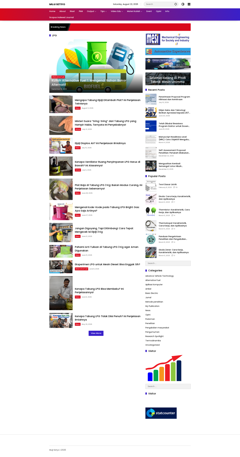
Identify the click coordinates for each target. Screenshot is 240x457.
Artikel (78, 129)
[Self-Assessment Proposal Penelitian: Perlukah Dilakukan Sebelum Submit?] (151, 152)
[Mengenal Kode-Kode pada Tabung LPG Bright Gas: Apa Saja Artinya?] (61, 211)
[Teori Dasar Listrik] (151, 185)
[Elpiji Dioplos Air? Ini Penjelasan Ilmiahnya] (61, 146)
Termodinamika (153, 340)
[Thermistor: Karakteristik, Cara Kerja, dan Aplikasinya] (151, 212)
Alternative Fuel (58, 77)
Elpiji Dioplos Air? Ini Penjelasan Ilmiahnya (100, 143)
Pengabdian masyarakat (157, 327)
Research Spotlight (154, 336)
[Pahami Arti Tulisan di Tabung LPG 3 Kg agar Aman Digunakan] (61, 251)
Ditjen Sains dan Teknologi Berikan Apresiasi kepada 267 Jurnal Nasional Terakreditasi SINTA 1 (174, 111)
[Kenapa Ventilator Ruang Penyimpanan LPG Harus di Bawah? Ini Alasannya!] (61, 166)
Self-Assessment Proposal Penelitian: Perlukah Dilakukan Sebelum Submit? (174, 151)
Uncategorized (152, 345)
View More (96, 333)
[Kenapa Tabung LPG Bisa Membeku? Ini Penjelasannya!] (61, 293)
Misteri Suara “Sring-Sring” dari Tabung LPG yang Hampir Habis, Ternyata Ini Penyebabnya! (105, 122)
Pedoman (150, 319)
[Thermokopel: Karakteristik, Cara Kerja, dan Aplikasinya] (151, 225)
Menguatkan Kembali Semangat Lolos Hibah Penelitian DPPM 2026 (170, 165)
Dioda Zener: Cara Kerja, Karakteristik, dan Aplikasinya (174, 251)
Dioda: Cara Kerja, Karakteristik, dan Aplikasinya (175, 198)
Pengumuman (152, 332)
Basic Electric (151, 293)
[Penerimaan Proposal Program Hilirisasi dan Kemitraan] (151, 99)
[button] (175, 4)
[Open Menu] (189, 4)
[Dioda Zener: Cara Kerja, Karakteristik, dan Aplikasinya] (151, 252)
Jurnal (148, 297)
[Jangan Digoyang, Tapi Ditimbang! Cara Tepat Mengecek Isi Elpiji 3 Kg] (61, 232)
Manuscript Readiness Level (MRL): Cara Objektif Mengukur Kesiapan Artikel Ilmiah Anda (174, 138)
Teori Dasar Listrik (168, 184)
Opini (147, 314)
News (78, 108)
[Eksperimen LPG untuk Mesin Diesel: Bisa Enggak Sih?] (61, 266)
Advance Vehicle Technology (159, 276)
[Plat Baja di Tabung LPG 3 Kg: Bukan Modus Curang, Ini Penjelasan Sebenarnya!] (61, 189)
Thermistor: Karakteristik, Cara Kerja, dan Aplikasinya (174, 211)
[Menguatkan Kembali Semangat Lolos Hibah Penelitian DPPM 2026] (151, 166)
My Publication (152, 306)
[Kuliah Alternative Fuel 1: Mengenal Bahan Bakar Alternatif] (96, 66)
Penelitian (150, 323)
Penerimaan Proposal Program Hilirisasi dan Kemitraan (174, 98)
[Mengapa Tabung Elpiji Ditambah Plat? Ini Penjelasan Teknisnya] (61, 104)
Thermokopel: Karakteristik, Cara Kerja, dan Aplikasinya (173, 224)
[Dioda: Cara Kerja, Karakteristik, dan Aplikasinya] (151, 199)
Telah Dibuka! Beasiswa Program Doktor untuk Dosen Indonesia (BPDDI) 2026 (173, 125)
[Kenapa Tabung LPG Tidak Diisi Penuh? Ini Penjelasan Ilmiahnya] (61, 320)
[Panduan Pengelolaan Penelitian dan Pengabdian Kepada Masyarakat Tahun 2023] (151, 239)
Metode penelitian (154, 301)
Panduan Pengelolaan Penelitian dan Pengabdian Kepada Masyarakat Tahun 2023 (173, 238)
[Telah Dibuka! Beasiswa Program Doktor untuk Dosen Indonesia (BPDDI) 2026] (151, 126)
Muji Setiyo (57, 4)
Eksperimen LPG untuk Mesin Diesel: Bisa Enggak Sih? (107, 264)
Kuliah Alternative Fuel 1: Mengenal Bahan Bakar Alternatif (89, 82)
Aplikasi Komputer (154, 284)
